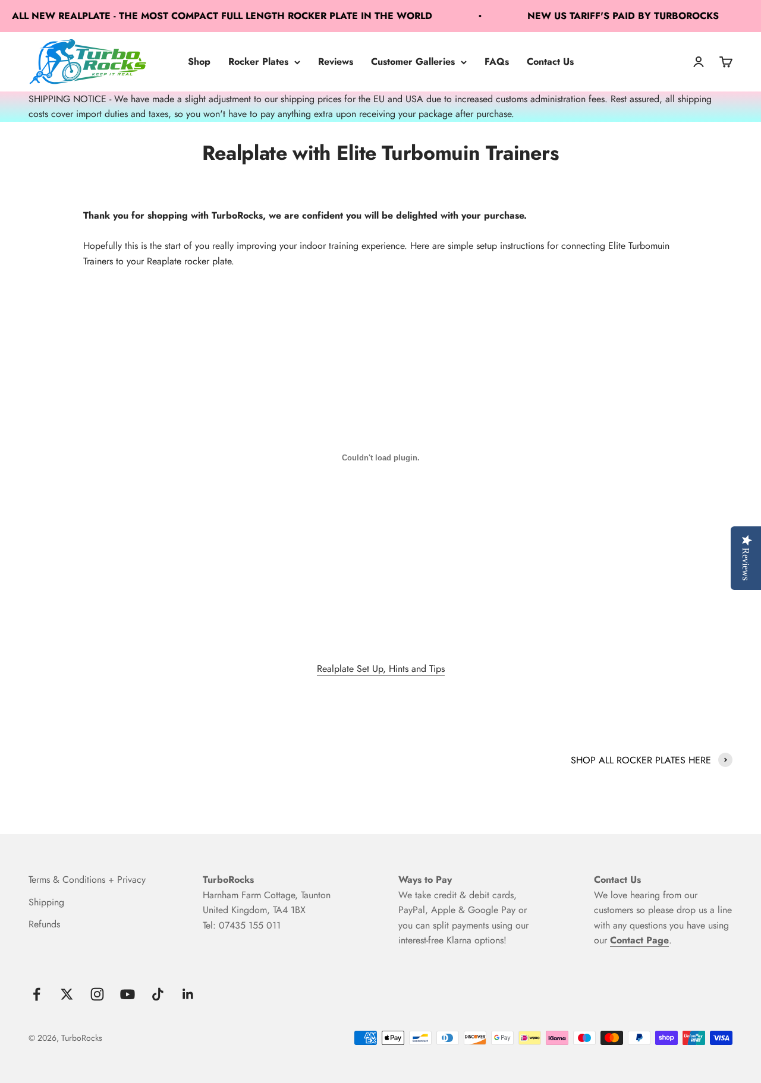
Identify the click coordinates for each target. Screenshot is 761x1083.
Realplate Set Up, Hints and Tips (381, 668)
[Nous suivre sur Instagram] (97, 994)
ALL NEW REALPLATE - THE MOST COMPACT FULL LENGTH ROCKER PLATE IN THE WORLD (211, 16)
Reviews (335, 61)
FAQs (497, 61)
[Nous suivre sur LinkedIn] (188, 994)
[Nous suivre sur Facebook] (37, 994)
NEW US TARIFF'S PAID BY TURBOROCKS (612, 16)
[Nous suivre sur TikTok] (158, 994)
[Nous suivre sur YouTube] (128, 994)
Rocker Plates (258, 61)
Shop (199, 61)
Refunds (44, 924)
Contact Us (550, 61)
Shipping (46, 902)
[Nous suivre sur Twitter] (67, 994)
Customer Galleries (413, 61)
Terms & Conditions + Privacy (87, 879)
